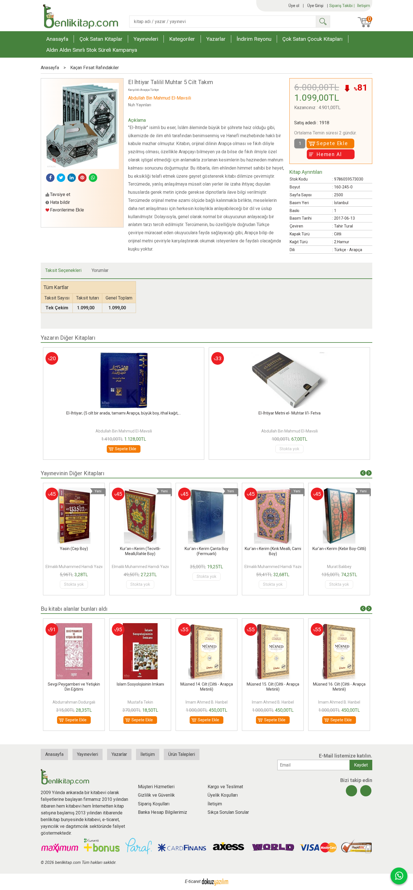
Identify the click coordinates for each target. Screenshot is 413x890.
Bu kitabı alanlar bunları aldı (74, 608)
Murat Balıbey (320, 566)
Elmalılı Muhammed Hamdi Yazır (55, 566)
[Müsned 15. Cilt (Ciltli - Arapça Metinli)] (253, 626)
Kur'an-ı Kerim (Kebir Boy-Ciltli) (320, 548)
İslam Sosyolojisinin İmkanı (121, 684)
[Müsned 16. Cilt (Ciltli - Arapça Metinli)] (320, 626)
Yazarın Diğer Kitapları (68, 337)
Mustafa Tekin (121, 702)
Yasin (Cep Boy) (55, 548)
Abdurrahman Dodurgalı (55, 702)
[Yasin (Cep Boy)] (54, 491)
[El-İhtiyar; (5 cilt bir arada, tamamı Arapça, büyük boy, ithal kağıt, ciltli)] (368, 355)
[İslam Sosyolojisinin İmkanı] (121, 626)
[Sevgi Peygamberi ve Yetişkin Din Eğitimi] (55, 626)
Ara (323, 21)
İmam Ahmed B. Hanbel (188, 702)
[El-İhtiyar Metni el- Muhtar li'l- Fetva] (202, 355)
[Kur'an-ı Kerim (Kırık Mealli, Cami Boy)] (254, 491)
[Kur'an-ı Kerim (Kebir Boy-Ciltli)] (320, 491)
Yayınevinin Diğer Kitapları (72, 473)
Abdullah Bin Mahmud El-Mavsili (202, 431)
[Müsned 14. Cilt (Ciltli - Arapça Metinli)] (187, 626)
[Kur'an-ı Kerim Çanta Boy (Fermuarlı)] (187, 491)
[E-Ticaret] (215, 881)
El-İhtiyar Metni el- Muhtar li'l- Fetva (202, 413)
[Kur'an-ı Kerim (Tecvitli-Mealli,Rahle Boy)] (121, 491)
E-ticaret (193, 881)
